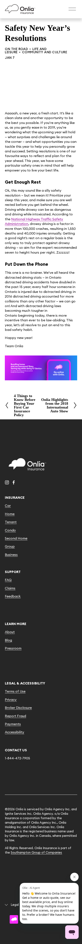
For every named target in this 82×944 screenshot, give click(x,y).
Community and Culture (44, 52)
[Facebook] (14, 482)
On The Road (16, 49)
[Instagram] (7, 482)
